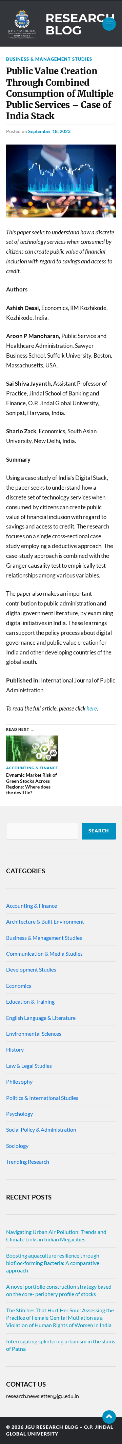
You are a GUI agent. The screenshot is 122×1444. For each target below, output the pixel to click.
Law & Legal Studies (29, 1065)
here (91, 708)
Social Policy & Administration (41, 1129)
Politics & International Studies (42, 1097)
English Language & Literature (41, 1017)
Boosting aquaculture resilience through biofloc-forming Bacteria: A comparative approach (52, 1263)
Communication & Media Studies (44, 953)
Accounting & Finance (31, 905)
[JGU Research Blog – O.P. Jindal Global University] (61, 24)
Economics (18, 985)
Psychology (19, 1113)
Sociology (17, 1145)
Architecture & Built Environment (45, 921)
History (15, 1049)
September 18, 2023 (49, 131)
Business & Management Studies (49, 59)
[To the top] (109, 1417)
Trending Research (27, 1161)
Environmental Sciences (33, 1033)
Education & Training (30, 1001)
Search (98, 830)
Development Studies (31, 969)
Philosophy (19, 1081)
